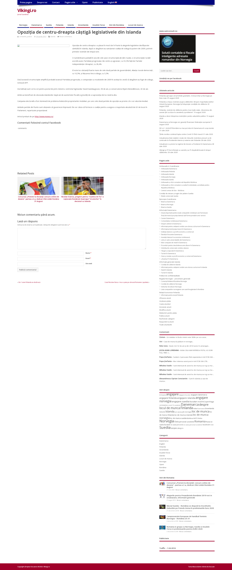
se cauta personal (176, 425)
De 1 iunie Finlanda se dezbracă (29, 282)
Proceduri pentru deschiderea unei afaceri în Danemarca (180, 245)
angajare (172, 394)
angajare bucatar (184, 395)
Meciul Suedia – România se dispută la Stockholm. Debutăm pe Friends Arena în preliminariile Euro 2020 (190, 507)
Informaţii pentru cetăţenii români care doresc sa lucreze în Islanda (184, 267)
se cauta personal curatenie (192, 425)
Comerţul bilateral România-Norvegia (174, 281)
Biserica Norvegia (167, 205)
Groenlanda (83, 25)
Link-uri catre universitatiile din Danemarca (175, 240)
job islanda (178, 412)
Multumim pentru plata (168, 313)
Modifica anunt (165, 310)
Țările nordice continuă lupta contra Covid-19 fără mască (181, 134)
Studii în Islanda (166, 270)
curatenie (177, 405)
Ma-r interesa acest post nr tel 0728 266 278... (190, 361)
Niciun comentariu (66, 37)
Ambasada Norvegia (168, 177)
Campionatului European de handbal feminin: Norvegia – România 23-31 (187, 517)
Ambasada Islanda (167, 174)
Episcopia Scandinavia (167, 199)
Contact (56, 2)
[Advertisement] (169, 12)
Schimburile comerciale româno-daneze (175, 248)
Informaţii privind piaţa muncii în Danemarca (176, 229)
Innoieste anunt (165, 307)
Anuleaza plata (165, 301)
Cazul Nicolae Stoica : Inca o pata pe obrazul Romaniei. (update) (126, 282)
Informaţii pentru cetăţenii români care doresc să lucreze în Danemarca (185, 226)
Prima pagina (26, 2)
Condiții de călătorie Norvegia (171, 284)
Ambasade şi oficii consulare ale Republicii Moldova (179, 182)
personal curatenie (186, 421)
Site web (89, 264)
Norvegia (23, 25)
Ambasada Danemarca (169, 169)
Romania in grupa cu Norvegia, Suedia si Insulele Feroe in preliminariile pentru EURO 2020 (188, 528)
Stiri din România (116, 25)
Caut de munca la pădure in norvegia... (178, 342)
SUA (212, 425)
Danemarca (37, 25)
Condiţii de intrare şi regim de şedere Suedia (176, 193)
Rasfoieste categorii (166, 319)
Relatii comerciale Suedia (169, 196)
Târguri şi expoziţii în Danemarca (172, 251)
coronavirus (163, 405)
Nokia (200, 418)
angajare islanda (186, 397)
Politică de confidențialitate (169, 276)
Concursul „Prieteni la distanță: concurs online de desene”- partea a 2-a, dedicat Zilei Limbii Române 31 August (38, 199)
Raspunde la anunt (166, 322)
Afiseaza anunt (165, 298)
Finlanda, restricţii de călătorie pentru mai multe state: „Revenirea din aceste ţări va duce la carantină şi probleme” (185, 111)
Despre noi (42, 2)
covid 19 (171, 405)
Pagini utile (70, 2)
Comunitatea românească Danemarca (174, 221)
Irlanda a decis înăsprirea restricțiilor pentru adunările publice (182, 116)
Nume (88, 253)
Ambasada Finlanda (168, 171)
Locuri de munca (135, 25)
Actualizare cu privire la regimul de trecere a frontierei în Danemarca (185, 144)
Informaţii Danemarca (167, 210)
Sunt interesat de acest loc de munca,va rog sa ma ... (193, 366)
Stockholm (206, 425)
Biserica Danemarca (168, 202)
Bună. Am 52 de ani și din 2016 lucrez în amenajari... (189, 346)
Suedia (49, 25)
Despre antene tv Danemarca (171, 224)
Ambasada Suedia (167, 180)
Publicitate (97, 2)
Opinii (84, 2)
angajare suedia (180, 401)
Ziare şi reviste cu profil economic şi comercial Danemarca (181, 256)
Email (88, 258)
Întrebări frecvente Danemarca (171, 234)
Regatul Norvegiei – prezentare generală (174, 279)
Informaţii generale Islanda (169, 262)
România (162, 467)
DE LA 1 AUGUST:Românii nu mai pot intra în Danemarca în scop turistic (186, 128)
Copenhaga (209, 401)
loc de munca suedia (178, 418)
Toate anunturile (165, 325)
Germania (201, 408)
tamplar (174, 428)
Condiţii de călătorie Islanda (170, 265)
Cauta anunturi (165, 304)
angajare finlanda (168, 398)
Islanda (71, 25)
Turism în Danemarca (168, 253)
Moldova (190, 418)
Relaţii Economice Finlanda (169, 292)
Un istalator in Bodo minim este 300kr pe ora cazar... (187, 337)
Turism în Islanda (167, 273)
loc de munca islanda (183, 415)
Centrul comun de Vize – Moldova (172, 190)
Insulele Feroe (99, 25)
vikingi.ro (180, 428)
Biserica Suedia (166, 207)
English (111, 2)
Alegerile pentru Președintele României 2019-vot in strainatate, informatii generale (189, 496)
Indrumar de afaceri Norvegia (171, 287)
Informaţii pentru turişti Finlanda (172, 295)
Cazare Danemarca (167, 218)
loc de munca (200, 411)
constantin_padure (25, 37)
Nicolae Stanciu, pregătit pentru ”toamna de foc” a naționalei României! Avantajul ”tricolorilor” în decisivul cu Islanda (82, 199)
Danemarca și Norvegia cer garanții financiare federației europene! (184, 122)
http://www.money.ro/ (44, 116)
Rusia (208, 422)
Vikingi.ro (26, 10)
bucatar (193, 401)
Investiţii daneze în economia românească (175, 237)
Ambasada (162, 395)
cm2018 (200, 401)
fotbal (195, 408)
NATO (196, 418)
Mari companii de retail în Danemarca (174, 243)
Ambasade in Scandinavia (169, 166)
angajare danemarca (199, 395)
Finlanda (59, 25)
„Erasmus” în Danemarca (169, 259)
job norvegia (186, 412)
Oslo (176, 421)
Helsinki (162, 412)
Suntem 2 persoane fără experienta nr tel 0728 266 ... (193, 357)
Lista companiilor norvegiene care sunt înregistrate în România (182, 289)
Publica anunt (164, 316)
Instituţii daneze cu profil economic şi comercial (177, 232)
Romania (200, 421)
